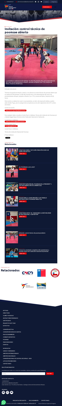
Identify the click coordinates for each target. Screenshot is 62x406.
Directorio (6, 313)
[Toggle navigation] (55, 7)
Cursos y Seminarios (9, 351)
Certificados (7, 320)
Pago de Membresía (8, 334)
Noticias (5, 310)
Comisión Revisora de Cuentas (12, 332)
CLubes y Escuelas (8, 315)
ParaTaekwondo (8, 342)
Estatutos (6, 325)
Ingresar (47, 1)
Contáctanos (46, 7)
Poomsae (6, 339)
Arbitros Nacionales (9, 356)
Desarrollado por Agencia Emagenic (47, 403)
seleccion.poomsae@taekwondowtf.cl (15, 121)
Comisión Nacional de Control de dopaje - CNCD (17, 358)
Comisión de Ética (8, 329)
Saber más (22, 153)
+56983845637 (5, 381)
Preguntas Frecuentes (19, 400)
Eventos (5, 344)
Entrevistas (6, 348)
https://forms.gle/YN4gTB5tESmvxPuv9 (15, 110)
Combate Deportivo (9, 337)
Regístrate (54, 1)
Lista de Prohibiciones (9, 361)
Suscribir (49, 373)
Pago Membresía (33, 400)
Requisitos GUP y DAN (9, 323)
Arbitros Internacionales (11, 353)
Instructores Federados (10, 318)
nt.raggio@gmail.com (11, 126)
